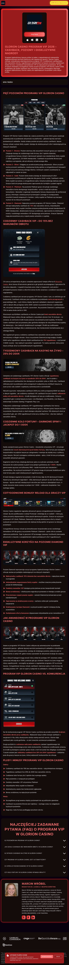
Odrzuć (58, 956)
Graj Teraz (34, 34)
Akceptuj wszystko (47, 956)
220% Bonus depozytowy (59, 3)
